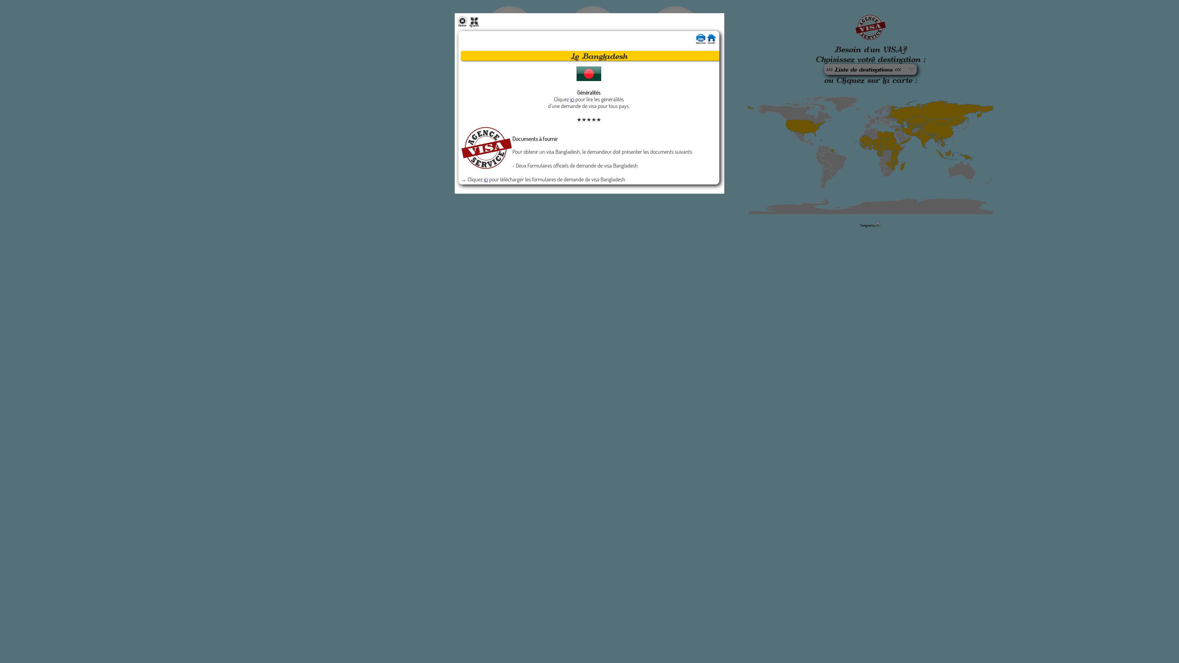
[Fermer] (462, 25)
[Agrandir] (474, 25)
